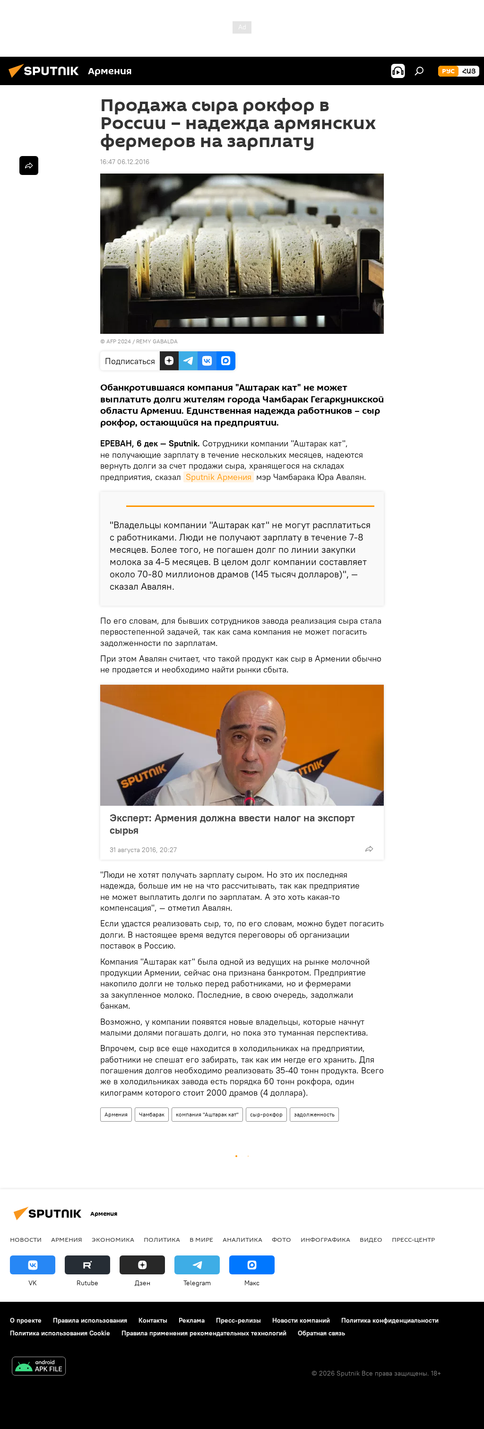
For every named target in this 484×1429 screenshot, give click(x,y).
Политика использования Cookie (60, 1333)
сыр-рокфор (266, 1114)
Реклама (192, 1320)
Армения (116, 1114)
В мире (201, 1239)
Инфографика (325, 1239)
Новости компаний (301, 1320)
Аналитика (242, 1239)
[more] (369, 848)
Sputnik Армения (218, 476)
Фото (281, 1239)
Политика (162, 1239)
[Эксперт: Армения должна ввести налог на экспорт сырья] (242, 745)
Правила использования (90, 1320)
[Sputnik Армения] (46, 79)
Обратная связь (321, 1333)
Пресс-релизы (238, 1320)
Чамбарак (151, 1114)
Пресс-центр (413, 1239)
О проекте (26, 1320)
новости (26, 1239)
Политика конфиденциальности (390, 1320)
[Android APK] (39, 1367)
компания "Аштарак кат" (207, 1114)
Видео (371, 1239)
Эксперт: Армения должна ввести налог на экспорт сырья (232, 823)
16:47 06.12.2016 (124, 161)
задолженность (314, 1114)
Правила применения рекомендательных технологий (203, 1333)
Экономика (113, 1239)
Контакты (152, 1320)
